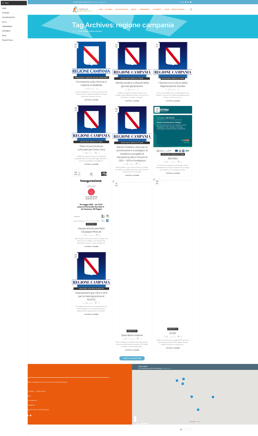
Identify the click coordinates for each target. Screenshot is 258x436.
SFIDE (172, 333)
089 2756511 (94, 2)
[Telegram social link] (190, 2)
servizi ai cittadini (137, 78)
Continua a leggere (91, 100)
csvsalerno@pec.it (28, 405)
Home (74, 31)
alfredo (92, 89)
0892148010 (102, 2)
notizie (95, 77)
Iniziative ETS (91, 224)
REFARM (173, 158)
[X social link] (183, 2)
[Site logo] (83, 9)
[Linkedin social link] (188, 2)
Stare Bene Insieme (132, 335)
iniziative (89, 77)
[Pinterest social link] (185, 2)
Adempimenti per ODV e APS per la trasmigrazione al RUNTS (91, 296)
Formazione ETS (80, 77)
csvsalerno (172, 162)
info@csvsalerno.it (83, 2)
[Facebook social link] (181, 2)
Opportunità (103, 77)
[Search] (191, 9)
